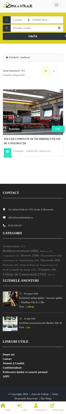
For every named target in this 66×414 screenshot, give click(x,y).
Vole (51, 275)
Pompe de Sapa (48, 265)
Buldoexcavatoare (20, 251)
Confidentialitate (12, 367)
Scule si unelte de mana (19, 269)
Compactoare (11, 256)
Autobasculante (14, 246)
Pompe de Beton (29, 265)
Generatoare (10, 260)
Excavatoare (51, 255)
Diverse (30, 255)
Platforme (10, 265)
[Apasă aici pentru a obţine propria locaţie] (59, 28)
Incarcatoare (29, 260)
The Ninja (46, 398)
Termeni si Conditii (13, 363)
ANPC (6, 376)
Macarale (50, 260)
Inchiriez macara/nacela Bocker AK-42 (40, 323)
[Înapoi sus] (54, 391)
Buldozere (46, 251)
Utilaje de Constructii (38, 151)
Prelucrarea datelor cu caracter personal (25, 372)
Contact (7, 359)
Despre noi (8, 354)
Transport (47, 269)
